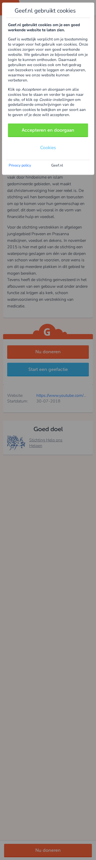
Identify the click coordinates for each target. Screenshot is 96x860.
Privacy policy (20, 165)
